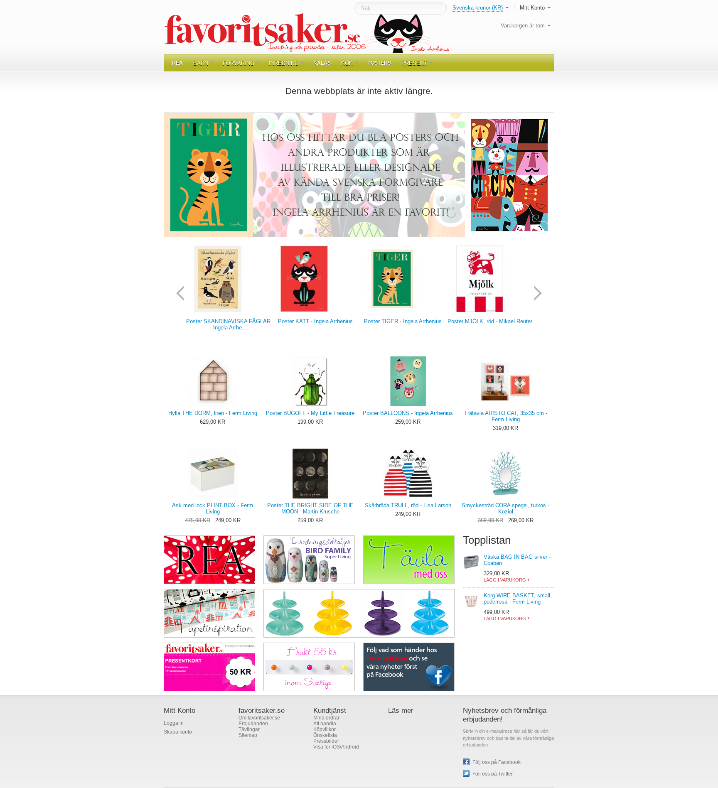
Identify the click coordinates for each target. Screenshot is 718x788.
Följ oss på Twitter (492, 774)
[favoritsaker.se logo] (308, 33)
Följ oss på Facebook (496, 762)
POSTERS (379, 63)
